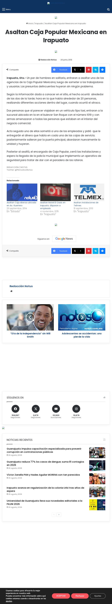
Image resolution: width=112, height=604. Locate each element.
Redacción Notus (49, 59)
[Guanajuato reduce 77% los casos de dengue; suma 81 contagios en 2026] (97, 465)
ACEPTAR (61, 595)
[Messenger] (102, 70)
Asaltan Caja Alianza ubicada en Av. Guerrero (21, 204)
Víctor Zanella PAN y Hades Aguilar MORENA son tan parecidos (43, 474)
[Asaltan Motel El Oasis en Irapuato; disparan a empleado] (55, 192)
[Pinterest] (89, 70)
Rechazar (80, 595)
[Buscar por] (108, 9)
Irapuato (39, 23)
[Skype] (95, 70)
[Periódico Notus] (56, 3)
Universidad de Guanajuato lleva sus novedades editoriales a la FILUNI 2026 (44, 502)
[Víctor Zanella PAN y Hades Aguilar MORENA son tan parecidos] (97, 478)
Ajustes (97, 595)
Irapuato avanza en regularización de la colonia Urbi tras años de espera (45, 489)
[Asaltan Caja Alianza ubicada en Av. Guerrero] (22, 192)
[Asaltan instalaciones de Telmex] (89, 192)
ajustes (9, 601)
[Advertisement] (56, 268)
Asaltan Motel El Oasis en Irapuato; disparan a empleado (52, 205)
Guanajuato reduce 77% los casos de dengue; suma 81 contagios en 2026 (45, 463)
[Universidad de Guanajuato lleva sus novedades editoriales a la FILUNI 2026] (97, 504)
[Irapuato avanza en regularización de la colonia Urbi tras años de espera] (97, 491)
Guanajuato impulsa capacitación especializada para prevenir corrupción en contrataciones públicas (44, 450)
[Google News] (64, 239)
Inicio (30, 23)
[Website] (11, 291)
